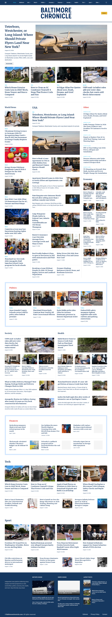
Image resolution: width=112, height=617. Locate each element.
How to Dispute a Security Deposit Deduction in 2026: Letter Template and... (88, 195)
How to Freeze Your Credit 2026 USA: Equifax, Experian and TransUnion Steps (88, 216)
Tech (83, 2)
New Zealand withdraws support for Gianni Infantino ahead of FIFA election (94, 545)
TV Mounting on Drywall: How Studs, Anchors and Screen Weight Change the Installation (95, 171)
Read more (9, 63)
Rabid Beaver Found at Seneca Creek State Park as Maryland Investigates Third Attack (67, 343)
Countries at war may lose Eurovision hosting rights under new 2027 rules (15, 231)
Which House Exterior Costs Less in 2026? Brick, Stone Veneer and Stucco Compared (16, 486)
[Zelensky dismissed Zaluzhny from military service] (69, 588)
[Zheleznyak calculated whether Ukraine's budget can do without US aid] (34, 445)
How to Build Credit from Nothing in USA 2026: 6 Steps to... (88, 261)
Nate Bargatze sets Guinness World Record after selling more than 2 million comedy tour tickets (46, 198)
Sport (90, 2)
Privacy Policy (95, 614)
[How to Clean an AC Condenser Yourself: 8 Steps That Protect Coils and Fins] (43, 82)
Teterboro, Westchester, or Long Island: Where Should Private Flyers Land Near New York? (53, 117)
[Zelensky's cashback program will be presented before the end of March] (66, 445)
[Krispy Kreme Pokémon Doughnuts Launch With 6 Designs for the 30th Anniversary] (17, 162)
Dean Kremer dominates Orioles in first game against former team (49, 560)
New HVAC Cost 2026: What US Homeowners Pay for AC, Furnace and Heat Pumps (16, 201)
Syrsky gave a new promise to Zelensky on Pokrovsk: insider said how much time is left (69, 605)
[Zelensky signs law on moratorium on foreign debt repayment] (98, 445)
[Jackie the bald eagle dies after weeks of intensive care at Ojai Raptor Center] (99, 401)
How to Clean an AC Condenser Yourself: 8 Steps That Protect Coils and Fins (42, 486)
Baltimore (21, 2)
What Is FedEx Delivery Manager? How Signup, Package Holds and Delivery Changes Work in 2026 (20, 384)
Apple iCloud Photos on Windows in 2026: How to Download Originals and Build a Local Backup (67, 487)
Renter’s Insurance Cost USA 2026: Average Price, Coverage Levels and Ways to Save (40, 239)
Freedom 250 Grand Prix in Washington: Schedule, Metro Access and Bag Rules (17, 545)
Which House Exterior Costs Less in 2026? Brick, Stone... (99, 592)
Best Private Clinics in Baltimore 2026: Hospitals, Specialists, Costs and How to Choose (65, 370)
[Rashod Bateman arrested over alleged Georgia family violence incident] (43, 537)
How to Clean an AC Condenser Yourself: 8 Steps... (98, 601)
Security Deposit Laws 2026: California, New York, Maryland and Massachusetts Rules (101, 217)
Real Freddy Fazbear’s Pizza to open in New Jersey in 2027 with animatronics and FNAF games (43, 256)
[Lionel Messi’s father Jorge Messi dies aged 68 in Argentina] (102, 562)
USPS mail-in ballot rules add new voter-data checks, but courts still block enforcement (13, 343)
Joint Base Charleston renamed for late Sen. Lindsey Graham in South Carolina (88, 240)
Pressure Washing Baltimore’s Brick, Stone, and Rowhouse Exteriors (68, 270)
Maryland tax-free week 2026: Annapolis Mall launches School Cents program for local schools (15, 262)
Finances (60, 2)
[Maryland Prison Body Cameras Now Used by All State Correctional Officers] (44, 304)
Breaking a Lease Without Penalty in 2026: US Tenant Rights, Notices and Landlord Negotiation (43, 271)
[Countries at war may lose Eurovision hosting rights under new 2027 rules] (17, 223)
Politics (43, 2)
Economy (51, 2)
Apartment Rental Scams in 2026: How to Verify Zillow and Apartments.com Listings (47, 180)
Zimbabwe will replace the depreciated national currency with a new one (82, 427)
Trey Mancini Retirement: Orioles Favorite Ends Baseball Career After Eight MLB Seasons (68, 546)
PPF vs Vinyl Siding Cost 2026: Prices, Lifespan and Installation (94, 150)
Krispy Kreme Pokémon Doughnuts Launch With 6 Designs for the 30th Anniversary (15, 170)
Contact (104, 13)
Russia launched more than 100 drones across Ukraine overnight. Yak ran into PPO (69, 599)
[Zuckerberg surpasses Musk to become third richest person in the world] (34, 428)
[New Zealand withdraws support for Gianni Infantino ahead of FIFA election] (95, 537)
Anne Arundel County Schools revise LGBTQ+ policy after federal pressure (18, 313)
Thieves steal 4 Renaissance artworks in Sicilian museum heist (46, 368)
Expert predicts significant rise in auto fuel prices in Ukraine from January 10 (43, 598)
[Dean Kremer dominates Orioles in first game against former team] (67, 562)
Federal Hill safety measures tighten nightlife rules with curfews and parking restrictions (89, 314)
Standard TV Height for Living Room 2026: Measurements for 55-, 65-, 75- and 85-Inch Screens (12, 369)
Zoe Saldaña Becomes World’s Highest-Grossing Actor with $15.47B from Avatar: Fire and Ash (50, 429)
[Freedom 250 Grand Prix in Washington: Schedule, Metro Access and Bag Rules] (17, 537)
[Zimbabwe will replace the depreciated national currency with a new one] (98, 428)
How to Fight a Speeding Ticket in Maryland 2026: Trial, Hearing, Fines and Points (28, 369)
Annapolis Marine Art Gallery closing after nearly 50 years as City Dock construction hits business (20, 401)
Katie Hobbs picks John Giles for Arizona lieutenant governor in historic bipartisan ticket (67, 313)
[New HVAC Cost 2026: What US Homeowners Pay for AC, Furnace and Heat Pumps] (17, 193)
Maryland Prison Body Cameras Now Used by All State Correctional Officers (44, 312)
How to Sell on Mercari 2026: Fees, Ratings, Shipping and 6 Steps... (100, 239)
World (35, 2)
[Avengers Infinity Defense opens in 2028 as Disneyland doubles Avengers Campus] (102, 503)
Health (76, 2)
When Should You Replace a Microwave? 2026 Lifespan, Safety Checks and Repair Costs (94, 487)
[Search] (106, 2)
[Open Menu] (5, 2)
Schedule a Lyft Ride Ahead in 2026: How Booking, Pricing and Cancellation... (101, 195)
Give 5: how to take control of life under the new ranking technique (43, 603)
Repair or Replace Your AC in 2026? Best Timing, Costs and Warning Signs (94, 139)
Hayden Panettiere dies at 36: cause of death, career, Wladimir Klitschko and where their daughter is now (99, 370)
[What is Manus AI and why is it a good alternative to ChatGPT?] (43, 588)
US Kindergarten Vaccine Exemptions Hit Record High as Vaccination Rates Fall (82, 369)
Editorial (85, 614)
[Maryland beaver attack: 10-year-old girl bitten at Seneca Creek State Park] (99, 385)
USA (28, 2)
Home (14, 2)
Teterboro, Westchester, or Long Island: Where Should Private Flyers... (99, 583)
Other (97, 2)
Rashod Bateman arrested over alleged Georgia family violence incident (42, 545)
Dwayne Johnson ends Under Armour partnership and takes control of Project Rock (94, 160)
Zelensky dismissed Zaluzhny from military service (68, 592)
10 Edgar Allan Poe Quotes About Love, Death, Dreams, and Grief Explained (95, 116)
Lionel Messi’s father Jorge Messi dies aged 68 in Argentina (85, 560)
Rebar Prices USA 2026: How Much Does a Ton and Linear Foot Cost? (68, 255)
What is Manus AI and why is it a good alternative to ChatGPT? (43, 592)
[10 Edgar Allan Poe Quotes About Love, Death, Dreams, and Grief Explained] (69, 82)
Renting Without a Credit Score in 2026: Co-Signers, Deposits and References (101, 261)
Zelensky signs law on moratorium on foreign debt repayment (81, 443)
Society (68, 2)
